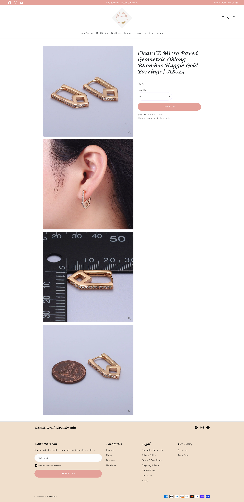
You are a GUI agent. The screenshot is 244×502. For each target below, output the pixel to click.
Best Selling (102, 33)
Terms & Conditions (152, 460)
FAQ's (145, 480)
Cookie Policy (148, 470)
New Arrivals (86, 33)
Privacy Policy (149, 455)
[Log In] (223, 18)
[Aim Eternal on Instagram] (14, 2)
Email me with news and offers (50, 466)
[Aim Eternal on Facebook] (8, 2)
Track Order (183, 455)
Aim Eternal (53, 496)
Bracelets (148, 33)
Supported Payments (152, 450)
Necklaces (116, 33)
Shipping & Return (151, 465)
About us (182, 450)
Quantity (142, 90)
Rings (138, 33)
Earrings (128, 33)
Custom (160, 33)
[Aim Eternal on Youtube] (20, 2)
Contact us (147, 475)
